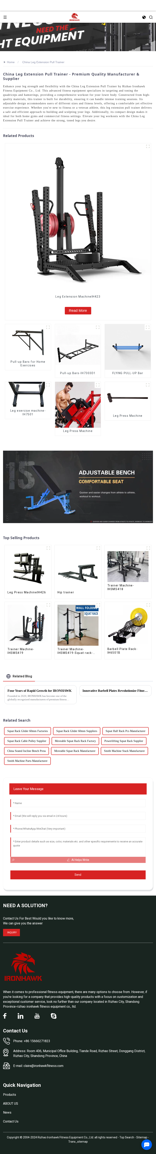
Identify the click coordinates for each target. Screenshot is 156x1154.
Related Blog (22, 676)
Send (78, 874)
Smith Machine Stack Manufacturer (124, 750)
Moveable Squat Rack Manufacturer (74, 750)
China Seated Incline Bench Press (26, 750)
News (7, 1112)
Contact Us (10, 1121)
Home (11, 62)
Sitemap (141, 1137)
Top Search (127, 1137)
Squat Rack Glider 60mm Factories (27, 731)
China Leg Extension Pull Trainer (43, 62)
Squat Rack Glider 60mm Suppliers (76, 731)
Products (9, 1095)
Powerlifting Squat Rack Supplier (123, 741)
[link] (23, 966)
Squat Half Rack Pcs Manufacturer (125, 731)
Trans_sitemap (78, 1141)
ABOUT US (10, 1103)
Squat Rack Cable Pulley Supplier (26, 741)
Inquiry (12, 932)
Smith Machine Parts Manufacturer (27, 760)
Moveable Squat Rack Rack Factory (75, 741)
